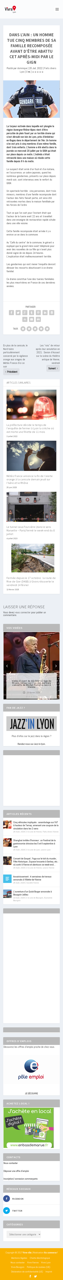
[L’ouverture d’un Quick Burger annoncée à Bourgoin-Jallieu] (7, 894)
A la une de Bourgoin (34, 897)
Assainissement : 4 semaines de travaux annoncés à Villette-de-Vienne (32, 878)
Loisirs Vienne (48, 867)
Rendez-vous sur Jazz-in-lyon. (32, 743)
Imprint (49, 1271)
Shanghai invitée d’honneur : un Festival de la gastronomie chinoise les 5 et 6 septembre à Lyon (34, 843)
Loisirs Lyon (46, 849)
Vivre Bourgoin (17, 1267)
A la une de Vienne (34, 831)
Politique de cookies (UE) (38, 1267)
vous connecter (23, 612)
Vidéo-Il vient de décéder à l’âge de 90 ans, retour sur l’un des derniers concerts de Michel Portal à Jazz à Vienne (31, 683)
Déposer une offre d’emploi (16, 1170)
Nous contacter (11, 1163)
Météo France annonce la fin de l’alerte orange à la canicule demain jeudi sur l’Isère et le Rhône (30, 479)
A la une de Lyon (33, 849)
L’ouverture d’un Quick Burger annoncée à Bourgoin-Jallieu (32, 893)
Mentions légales (19, 1257)
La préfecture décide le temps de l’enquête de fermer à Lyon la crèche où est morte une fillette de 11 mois (30, 428)
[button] (27, 696)
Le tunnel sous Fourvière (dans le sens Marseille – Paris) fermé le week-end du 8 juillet (31, 530)
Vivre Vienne (33, 1262)
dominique (22, 68)
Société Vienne (32, 882)
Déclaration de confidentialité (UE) (27, 1271)
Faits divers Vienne (50, 831)
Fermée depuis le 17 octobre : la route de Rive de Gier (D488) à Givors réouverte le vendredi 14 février (31, 581)
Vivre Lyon (46, 1262)
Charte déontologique (40, 1257)
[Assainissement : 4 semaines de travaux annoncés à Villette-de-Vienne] (7, 879)
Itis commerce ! (51, 1252)
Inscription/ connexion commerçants (21, 1178)
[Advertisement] (29, 783)
